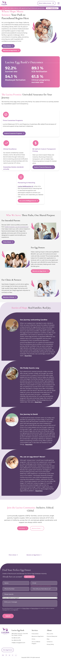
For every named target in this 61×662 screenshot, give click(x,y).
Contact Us (49, 641)
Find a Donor (35, 633)
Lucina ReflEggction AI (25, 186)
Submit (8, 616)
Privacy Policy (25, 608)
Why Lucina (50, 633)
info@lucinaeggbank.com (18, 642)
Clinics (33, 639)
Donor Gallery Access (45, 3)
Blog (48, 639)
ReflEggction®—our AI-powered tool (16, 227)
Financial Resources (52, 636)
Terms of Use (35, 608)
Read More (28, 355)
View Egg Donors (7, 650)
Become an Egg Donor (38, 636)
